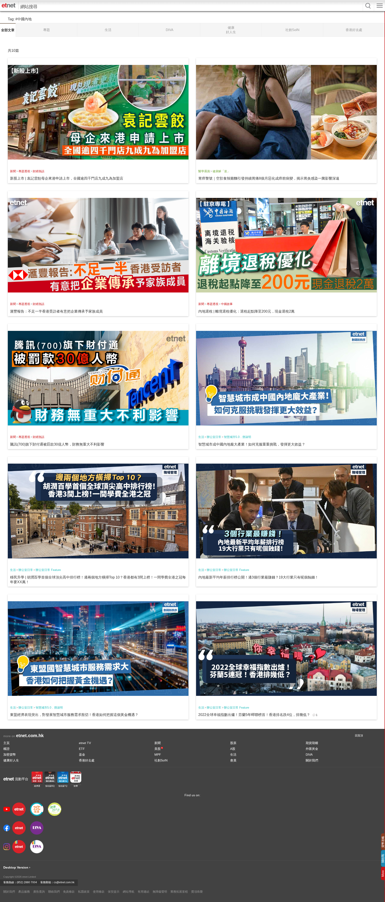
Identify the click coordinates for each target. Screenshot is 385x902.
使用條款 (98, 891)
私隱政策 (84, 891)
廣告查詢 (39, 891)
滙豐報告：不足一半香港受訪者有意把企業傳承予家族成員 (56, 311)
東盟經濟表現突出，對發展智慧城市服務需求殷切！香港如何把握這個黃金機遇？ (74, 715)
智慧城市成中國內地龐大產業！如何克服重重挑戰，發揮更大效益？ (251, 444)
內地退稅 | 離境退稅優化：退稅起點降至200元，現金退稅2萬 (246, 311)
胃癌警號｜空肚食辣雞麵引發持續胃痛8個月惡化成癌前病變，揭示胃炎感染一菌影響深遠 (268, 178)
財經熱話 (38, 171)
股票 (233, 743)
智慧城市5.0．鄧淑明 (237, 437)
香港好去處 (86, 760)
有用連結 (143, 891)
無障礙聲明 (160, 891)
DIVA (309, 754)
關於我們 (312, 760)
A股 (232, 749)
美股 (158, 749)
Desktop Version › (16, 867)
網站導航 (128, 891)
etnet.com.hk (30, 735)
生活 (201, 437)
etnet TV (85, 743)
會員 (233, 760)
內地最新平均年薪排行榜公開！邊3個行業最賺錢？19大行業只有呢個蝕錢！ (258, 577)
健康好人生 (11, 760)
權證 (6, 749)
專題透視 (24, 171)
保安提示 (113, 891)
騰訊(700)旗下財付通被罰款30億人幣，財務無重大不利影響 (57, 444)
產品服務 (24, 891)
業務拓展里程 (179, 891)
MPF (157, 754)
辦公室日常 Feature (48, 570)
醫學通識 (204, 171)
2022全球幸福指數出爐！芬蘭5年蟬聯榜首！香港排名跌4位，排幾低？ (254, 715)
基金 (82, 754)
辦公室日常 (214, 437)
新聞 (13, 171)
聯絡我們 (54, 891)
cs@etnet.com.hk (64, 882)
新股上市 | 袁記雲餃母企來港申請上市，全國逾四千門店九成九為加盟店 (66, 178)
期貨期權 (312, 743)
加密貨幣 (9, 754)
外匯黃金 (312, 749)
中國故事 (227, 304)
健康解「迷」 (221, 171)
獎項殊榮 (197, 891)
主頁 (6, 743)
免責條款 (69, 891)
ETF (82, 749)
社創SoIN (161, 760)
